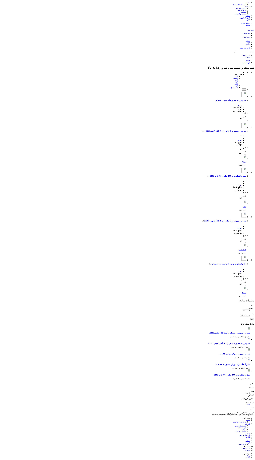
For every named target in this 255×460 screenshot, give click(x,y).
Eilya (244, 207)
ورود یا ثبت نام (245, 23)
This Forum (250, 30)
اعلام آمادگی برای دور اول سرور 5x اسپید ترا (228, 264)
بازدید (236, 85)
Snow (248, 404)
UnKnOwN (242, 250)
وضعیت (251, 314)
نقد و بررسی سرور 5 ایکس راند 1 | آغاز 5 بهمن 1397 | (225, 221)
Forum (248, 44)
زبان (252, 305)
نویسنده (235, 78)
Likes (236, 84)
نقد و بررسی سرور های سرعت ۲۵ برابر (230, 100)
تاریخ (236, 80)
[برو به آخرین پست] (244, 158)
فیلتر (244, 89)
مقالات (248, 41)
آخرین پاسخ (234, 87)
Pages (248, 42)
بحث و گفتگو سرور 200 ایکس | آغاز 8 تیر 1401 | (227, 176)
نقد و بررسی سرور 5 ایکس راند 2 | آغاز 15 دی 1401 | (225, 131)
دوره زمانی (250, 308)
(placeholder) (242, 444)
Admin (240, 106)
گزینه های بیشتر (245, 48)
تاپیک (236, 76)
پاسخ (236, 82)
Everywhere (246, 33)
